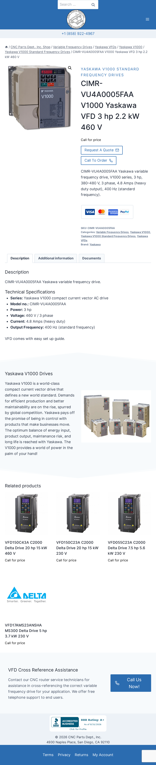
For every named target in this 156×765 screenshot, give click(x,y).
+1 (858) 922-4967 (78, 33)
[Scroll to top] (10, 752)
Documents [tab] (91, 258)
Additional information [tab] (56, 258)
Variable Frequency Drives (112, 232)
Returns (81, 755)
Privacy (64, 755)
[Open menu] (147, 19)
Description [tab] (20, 258)
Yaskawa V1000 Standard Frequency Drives (108, 236)
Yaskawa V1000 (140, 232)
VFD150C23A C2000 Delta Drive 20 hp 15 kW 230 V (77, 547)
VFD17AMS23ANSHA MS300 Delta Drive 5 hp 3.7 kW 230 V (26, 630)
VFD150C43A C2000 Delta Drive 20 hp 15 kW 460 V (26, 547)
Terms (48, 755)
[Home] (6, 47)
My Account (103, 755)
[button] (70, 68)
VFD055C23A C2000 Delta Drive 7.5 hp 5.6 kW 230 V (126, 547)
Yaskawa (95, 244)
